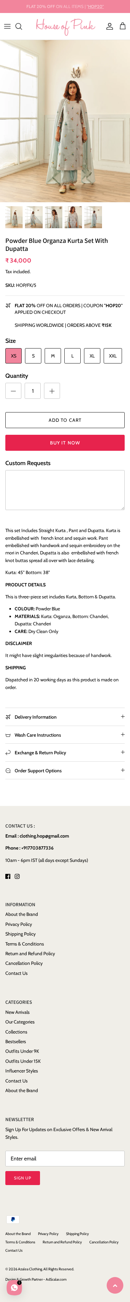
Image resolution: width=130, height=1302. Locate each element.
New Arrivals (17, 1012)
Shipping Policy (20, 934)
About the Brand (21, 914)
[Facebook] (7, 876)
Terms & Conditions (24, 944)
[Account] (108, 26)
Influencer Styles (21, 1071)
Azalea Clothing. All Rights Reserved (45, 1269)
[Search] (22, 26)
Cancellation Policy (24, 963)
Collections (16, 1032)
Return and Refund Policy (30, 954)
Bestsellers (15, 1041)
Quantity (16, 375)
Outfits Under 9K (22, 1051)
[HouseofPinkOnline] (65, 26)
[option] (65, 121)
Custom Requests (28, 463)
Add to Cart (65, 420)
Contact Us (16, 973)
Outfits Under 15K (23, 1061)
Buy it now (65, 443)
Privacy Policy (18, 924)
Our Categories (20, 1022)
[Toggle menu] (7, 26)
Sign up (22, 1177)
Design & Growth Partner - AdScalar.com (36, 1279)
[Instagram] (17, 876)
